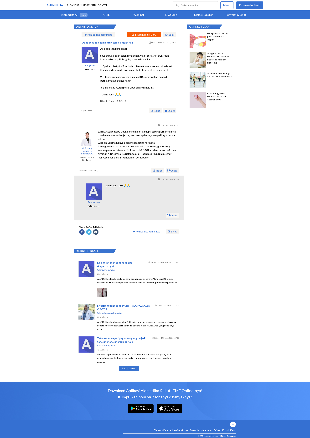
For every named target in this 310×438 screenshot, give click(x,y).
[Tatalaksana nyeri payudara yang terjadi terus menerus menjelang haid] (86, 344)
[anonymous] (90, 55)
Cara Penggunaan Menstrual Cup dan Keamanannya (217, 96)
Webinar (138, 14)
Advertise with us (179, 430)
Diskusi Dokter (203, 14)
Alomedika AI (69, 14)
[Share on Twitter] (89, 232)
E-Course (171, 14)
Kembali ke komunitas (99, 34)
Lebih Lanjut (129, 368)
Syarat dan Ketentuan (201, 430)
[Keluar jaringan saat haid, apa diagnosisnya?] (86, 269)
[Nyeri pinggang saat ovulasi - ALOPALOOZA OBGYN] (86, 312)
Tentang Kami (161, 430)
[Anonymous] (94, 191)
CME (106, 14)
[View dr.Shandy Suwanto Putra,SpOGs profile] (87, 138)
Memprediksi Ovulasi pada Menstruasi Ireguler (217, 36)
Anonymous (90, 65)
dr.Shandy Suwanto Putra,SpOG (87, 151)
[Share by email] (96, 232)
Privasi (217, 430)
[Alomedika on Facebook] (179, 424)
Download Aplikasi (249, 5)
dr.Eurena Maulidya (112, 312)
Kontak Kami (228, 430)
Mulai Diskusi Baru (145, 34)
